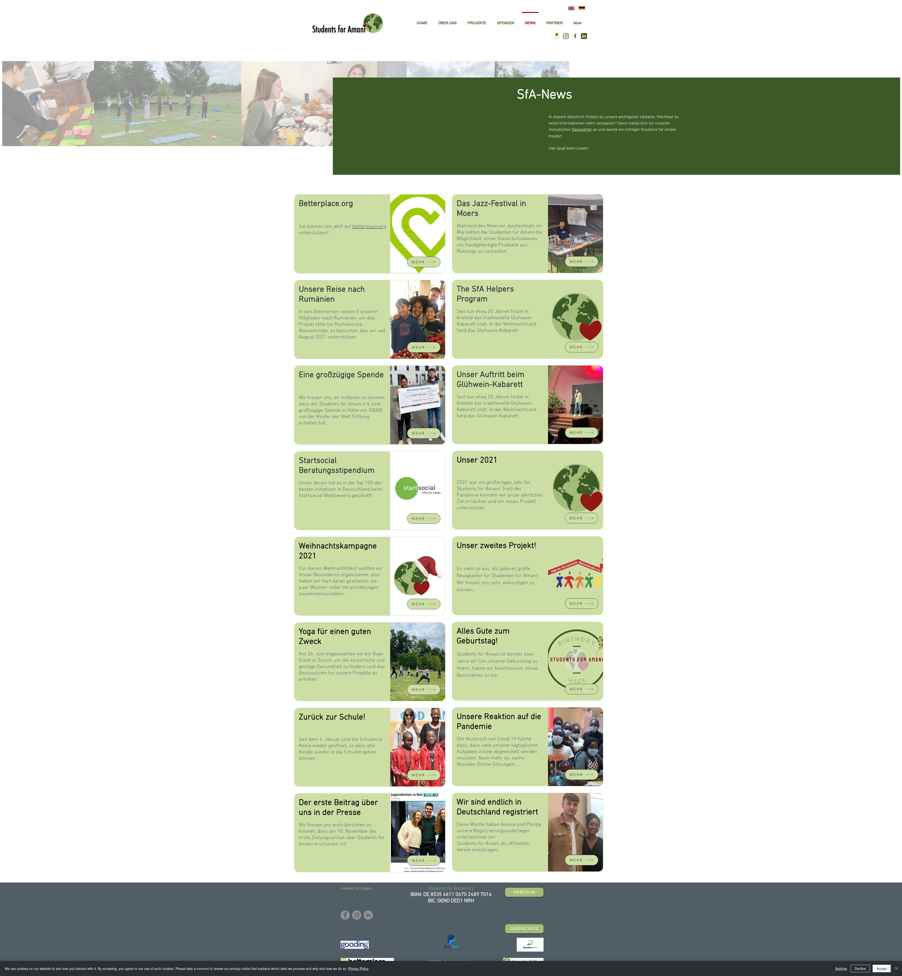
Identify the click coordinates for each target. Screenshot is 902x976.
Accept (882, 968)
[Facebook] (345, 915)
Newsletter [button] (582, 129)
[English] (571, 8)
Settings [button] (841, 968)
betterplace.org (369, 226)
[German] (581, 8)
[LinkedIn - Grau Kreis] (368, 915)
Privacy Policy (358, 968)
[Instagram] (356, 915)
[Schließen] (896, 968)
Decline (860, 968)
